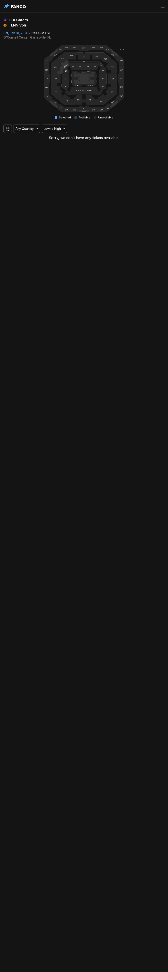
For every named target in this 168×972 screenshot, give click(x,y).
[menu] (162, 6)
